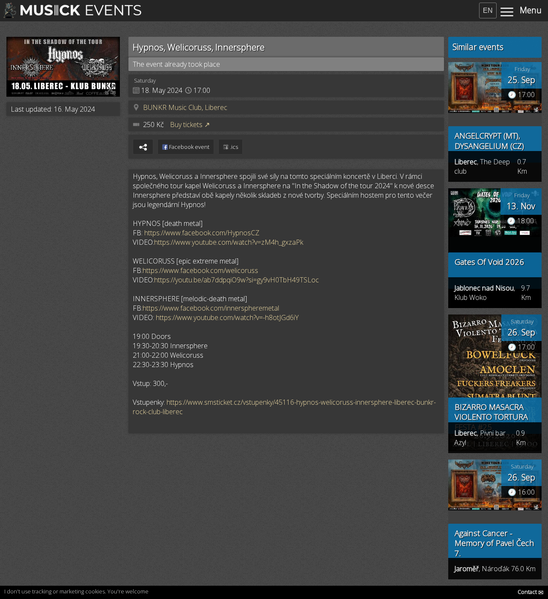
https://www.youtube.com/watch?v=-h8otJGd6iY (227, 317)
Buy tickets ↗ (190, 124)
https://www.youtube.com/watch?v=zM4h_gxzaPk (228, 242)
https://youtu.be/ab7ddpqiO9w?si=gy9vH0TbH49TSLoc (236, 280)
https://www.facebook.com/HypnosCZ (201, 232)
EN (488, 10)
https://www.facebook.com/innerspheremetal (211, 308)
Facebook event (188, 147)
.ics (233, 147)
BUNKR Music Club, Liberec (185, 107)
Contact (531, 592)
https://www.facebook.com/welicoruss (200, 270)
